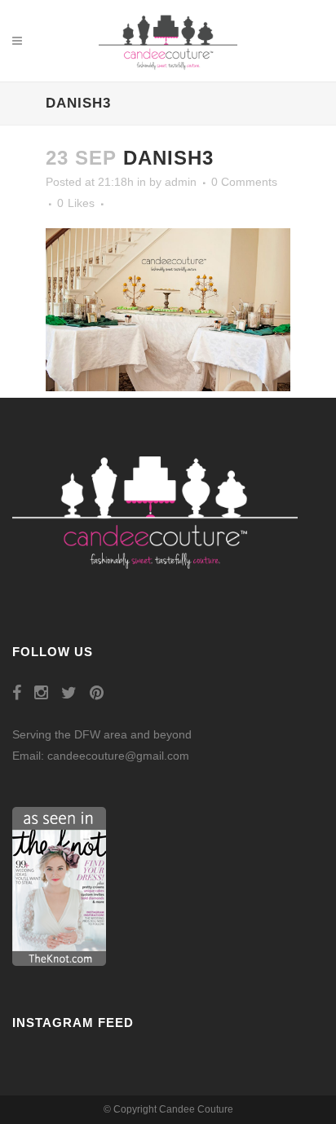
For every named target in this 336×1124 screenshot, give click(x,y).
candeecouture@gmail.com (118, 755)
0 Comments (244, 181)
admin (181, 181)
